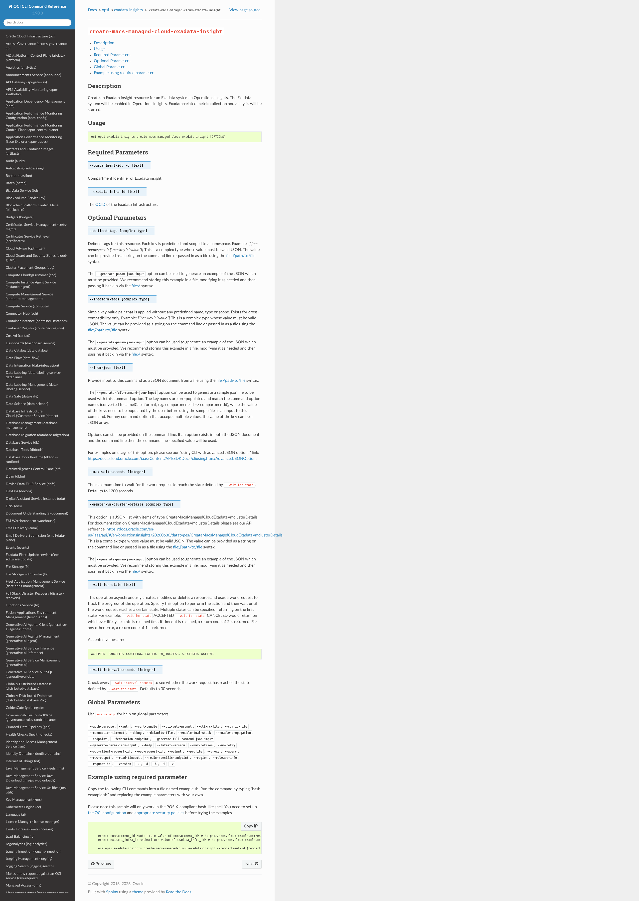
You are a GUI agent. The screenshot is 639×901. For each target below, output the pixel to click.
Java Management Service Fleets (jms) (35, 768)
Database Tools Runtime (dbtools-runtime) (32, 459)
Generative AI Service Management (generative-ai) (33, 662)
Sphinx (112, 892)
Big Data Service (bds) (22, 190)
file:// (136, 286)
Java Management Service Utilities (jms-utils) (36, 790)
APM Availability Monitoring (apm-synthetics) (32, 92)
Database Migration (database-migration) (37, 435)
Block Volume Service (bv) (25, 198)
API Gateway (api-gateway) (26, 82)
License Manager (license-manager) (32, 822)
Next (250, 864)
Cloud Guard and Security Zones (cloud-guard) (36, 258)
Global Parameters (110, 67)
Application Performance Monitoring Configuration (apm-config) (34, 116)
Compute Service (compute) (27, 306)
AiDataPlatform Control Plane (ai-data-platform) (35, 58)
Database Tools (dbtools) (24, 450)
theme (137, 892)
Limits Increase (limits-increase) (29, 829)
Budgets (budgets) (19, 217)
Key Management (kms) (24, 799)
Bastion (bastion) (19, 176)
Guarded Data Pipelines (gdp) (28, 727)
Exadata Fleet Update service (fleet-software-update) (33, 557)
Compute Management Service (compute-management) (29, 296)
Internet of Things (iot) (23, 761)
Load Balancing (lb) (20, 836)
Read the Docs (178, 892)
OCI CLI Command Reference (39, 6)
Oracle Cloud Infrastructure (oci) (30, 36)
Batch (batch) (16, 183)
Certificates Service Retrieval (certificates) (27, 239)
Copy (249, 826)
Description (104, 43)
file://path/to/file (240, 256)
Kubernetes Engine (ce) (23, 807)
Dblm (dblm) (15, 476)
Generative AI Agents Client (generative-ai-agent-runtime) (36, 627)
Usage (99, 49)
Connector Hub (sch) (22, 313)
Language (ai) (16, 814)
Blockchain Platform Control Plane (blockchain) (32, 207)
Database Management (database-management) (32, 425)
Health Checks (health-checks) (29, 734)
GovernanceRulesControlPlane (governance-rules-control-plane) (31, 717)
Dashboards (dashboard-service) (30, 343)
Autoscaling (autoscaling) (25, 168)
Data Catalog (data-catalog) (27, 350)
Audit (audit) (15, 161)
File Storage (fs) (17, 567)
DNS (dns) (14, 506)
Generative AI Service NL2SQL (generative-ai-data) (29, 674)
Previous (103, 864)
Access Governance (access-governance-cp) (37, 46)
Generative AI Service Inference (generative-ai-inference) (30, 650)
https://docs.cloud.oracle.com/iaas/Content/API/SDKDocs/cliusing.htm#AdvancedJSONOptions (172, 459)
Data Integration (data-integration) (32, 365)
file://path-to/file (230, 381)
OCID (100, 205)
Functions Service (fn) (22, 605)
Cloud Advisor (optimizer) (25, 248)
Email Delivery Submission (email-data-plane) (35, 538)
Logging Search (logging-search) (30, 866)
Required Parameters (112, 55)
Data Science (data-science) (27, 404)
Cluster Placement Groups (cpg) (30, 267)
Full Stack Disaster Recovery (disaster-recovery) (35, 596)
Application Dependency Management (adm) (35, 104)
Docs (92, 10)
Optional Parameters (112, 61)
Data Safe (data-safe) (22, 396)
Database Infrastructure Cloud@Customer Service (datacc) (32, 413)
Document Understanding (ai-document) (37, 513)
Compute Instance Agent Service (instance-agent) (31, 284)
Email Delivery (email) (22, 528)
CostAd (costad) (18, 336)
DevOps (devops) (19, 491)
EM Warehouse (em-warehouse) (30, 521)
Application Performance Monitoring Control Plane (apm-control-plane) (34, 128)
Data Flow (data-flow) (22, 358)
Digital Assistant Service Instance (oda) (35, 499)
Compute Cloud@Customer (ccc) (31, 275)
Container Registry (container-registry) (35, 328)
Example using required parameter (124, 73)
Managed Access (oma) (23, 885)
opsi (105, 10)
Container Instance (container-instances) (37, 321)
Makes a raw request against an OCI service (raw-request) (33, 876)
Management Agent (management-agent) (37, 893)
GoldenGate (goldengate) (25, 708)
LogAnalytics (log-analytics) (26, 844)
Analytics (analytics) (21, 67)
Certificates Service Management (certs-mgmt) (36, 227)
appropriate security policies (159, 813)
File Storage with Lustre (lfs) (27, 574)
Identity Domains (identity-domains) (33, 754)
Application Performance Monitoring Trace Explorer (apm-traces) (34, 139)
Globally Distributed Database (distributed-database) (29, 686)
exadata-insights (128, 10)
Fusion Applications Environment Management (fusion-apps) (31, 615)
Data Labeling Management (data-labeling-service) (32, 387)
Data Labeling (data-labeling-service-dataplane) (33, 375)
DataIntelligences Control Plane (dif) (33, 469)
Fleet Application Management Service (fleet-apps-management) (35, 584)
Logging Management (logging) (29, 859)
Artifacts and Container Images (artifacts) (29, 151)
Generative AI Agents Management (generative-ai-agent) (32, 639)
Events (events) (17, 547)
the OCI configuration (107, 813)
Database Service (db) (22, 442)
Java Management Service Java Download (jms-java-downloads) (30, 778)
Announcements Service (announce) (33, 75)
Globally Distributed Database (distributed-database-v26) (29, 698)
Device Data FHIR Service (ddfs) (30, 484)
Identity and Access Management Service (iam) (31, 744)
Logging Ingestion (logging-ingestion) (33, 851)
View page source (244, 10)
